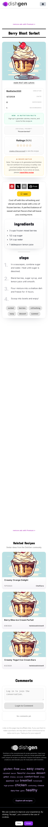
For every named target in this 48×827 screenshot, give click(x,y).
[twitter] (18, 187)
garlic (22, 791)
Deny (19, 823)
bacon (13, 773)
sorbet (11, 308)
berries (22, 308)
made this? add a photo (24, 83)
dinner (23, 769)
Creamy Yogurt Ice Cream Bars (20, 660)
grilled (6, 777)
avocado (20, 777)
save (25, 194)
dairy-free (15, 790)
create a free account (17, 151)
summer (34, 314)
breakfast (26, 780)
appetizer (10, 781)
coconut (6, 773)
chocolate (30, 773)
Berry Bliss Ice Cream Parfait (19, 620)
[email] (24, 187)
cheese (41, 785)
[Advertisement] (24, 16)
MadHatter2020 (13, 91)
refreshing (35, 308)
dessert (22, 314)
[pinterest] (11, 187)
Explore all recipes (24, 800)
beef (17, 781)
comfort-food (31, 776)
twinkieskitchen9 (36, 626)
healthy (31, 790)
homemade (37, 781)
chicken (21, 785)
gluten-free (11, 768)
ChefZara (40, 586)
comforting (32, 786)
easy (12, 314)
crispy (42, 777)
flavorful (21, 773)
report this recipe (27, 172)
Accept (28, 823)
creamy (39, 768)
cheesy (13, 777)
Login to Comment (24, 706)
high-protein (9, 786)
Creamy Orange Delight (16, 580)
